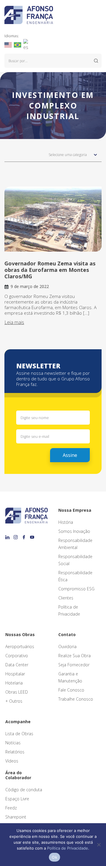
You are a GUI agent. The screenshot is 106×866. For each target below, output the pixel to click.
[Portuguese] (18, 44)
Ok (54, 857)
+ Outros (13, 701)
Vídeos (11, 761)
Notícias (13, 742)
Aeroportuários (19, 646)
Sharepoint (15, 817)
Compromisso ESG (76, 589)
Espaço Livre (17, 798)
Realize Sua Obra (74, 655)
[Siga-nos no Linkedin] (8, 535)
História (65, 522)
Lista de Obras (19, 733)
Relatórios (14, 752)
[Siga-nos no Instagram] (16, 535)
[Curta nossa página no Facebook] (25, 535)
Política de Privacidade (67, 848)
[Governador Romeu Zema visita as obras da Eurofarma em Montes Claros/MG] (53, 219)
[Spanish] (27, 44)
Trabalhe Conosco (75, 699)
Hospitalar (15, 674)
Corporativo (16, 655)
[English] (8, 44)
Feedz (11, 808)
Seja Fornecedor (74, 664)
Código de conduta (23, 789)
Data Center (16, 664)
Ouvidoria (67, 646)
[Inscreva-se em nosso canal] (32, 535)
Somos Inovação (74, 531)
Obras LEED (16, 692)
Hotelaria (14, 683)
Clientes (65, 598)
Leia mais (14, 322)
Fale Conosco (71, 690)
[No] (99, 845)
